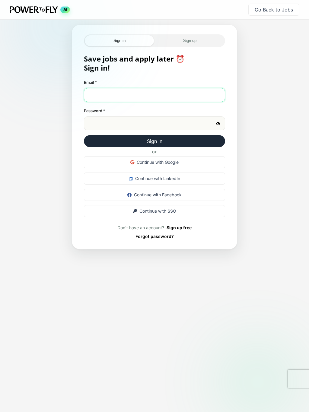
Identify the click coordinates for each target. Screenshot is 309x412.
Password (94, 110)
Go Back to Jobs (274, 10)
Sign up (189, 40)
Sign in (119, 40)
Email (90, 82)
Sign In (154, 141)
